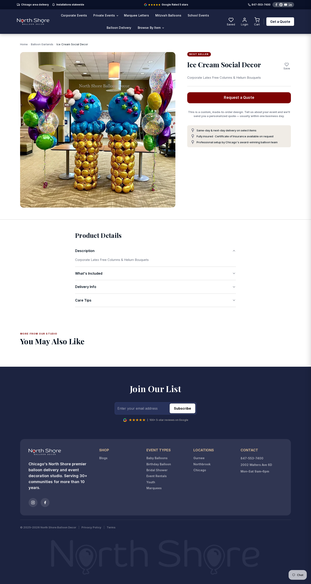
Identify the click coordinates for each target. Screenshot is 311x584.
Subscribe (182, 408)
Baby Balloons (157, 458)
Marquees (154, 488)
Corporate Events (74, 15)
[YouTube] (285, 4)
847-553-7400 (261, 4)
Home (24, 44)
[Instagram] (33, 502)
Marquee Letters (136, 15)
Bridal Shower (157, 470)
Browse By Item (150, 27)
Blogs (103, 458)
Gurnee (199, 458)
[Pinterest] (281, 4)
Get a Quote (280, 21)
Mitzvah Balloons (168, 15)
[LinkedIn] (290, 4)
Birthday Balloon (158, 464)
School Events (198, 15)
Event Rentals (156, 476)
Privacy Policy (91, 527)
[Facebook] (276, 4)
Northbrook (202, 464)
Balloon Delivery (119, 27)
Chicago (199, 470)
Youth (150, 482)
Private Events (104, 15)
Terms (111, 527)
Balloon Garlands (42, 44)
